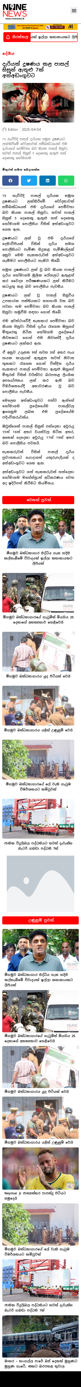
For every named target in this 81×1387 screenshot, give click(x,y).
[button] (74, 10)
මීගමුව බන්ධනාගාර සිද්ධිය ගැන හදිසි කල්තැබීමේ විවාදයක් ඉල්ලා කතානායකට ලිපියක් (38, 558)
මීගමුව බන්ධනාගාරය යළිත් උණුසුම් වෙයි (38, 730)
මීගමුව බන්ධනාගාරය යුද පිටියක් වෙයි (38, 676)
